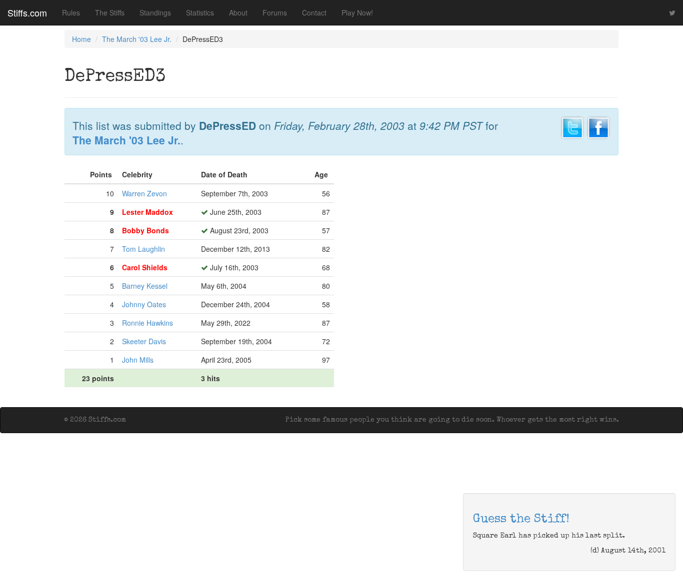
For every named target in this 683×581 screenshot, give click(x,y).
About (238, 12)
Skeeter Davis (144, 341)
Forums (274, 12)
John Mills (138, 360)
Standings (155, 12)
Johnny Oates (144, 304)
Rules (71, 12)
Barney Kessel (145, 286)
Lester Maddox (147, 212)
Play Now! (357, 12)
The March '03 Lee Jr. (137, 39)
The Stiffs (109, 12)
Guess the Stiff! (521, 520)
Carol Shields (145, 267)
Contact (314, 12)
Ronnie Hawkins (147, 323)
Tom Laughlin (143, 249)
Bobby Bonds (145, 230)
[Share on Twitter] (572, 126)
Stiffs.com (27, 12)
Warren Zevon (144, 193)
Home (81, 39)
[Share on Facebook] (598, 126)
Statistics (200, 12)
